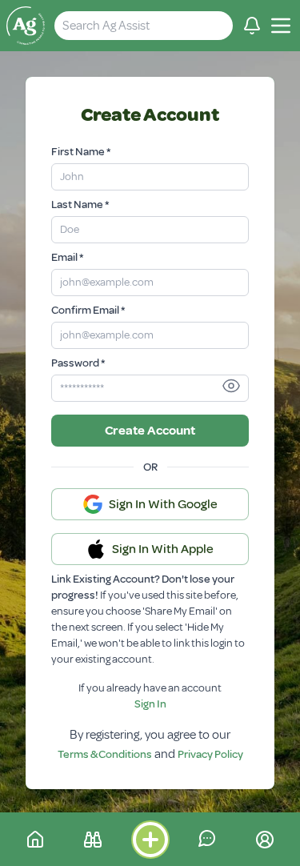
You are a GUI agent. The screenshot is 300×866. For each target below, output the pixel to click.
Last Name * (80, 204)
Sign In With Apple (163, 549)
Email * (67, 257)
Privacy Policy (210, 754)
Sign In (150, 704)
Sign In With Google (163, 504)
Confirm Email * (88, 310)
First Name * (80, 151)
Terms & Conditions (105, 754)
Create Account (150, 431)
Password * (78, 363)
